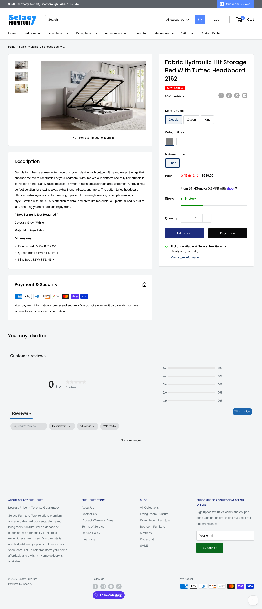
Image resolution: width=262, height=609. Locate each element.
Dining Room (84, 33)
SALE (185, 33)
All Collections (149, 507)
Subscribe (210, 548)
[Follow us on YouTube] (111, 586)
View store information (185, 257)
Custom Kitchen (211, 33)
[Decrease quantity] (185, 218)
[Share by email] (244, 95)
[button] (192, 368)
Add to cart (185, 233)
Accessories (113, 33)
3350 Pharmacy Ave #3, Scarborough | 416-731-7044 (43, 4)
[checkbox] (109, 426)
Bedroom (30, 33)
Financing (88, 539)
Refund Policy (91, 533)
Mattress (146, 533)
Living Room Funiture (154, 514)
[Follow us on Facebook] (95, 586)
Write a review (242, 411)
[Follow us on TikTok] (119, 586)
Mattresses (161, 33)
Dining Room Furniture (155, 520)
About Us (88, 507)
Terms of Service (93, 526)
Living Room (55, 33)
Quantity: (171, 218)
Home (12, 33)
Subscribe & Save (238, 4)
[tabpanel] (131, 454)
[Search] (200, 19)
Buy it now (227, 233)
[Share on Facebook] (221, 95)
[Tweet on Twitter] (237, 95)
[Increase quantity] (207, 218)
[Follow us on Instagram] (103, 586)
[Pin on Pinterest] (229, 95)
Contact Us (89, 514)
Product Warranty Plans (97, 520)
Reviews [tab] (21, 413)
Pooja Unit (140, 33)
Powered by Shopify (20, 583)
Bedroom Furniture (152, 526)
